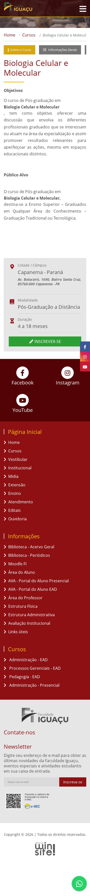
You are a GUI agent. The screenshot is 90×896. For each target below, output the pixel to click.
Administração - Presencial (34, 685)
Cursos (29, 35)
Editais (14, 510)
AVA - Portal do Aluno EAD (32, 589)
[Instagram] (85, 356)
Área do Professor (25, 597)
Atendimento (20, 502)
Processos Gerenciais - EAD (34, 668)
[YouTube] (85, 366)
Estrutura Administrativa (31, 614)
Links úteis (18, 631)
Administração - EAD (28, 659)
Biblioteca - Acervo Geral (31, 547)
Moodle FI (17, 564)
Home (9, 35)
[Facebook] (85, 346)
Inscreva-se (72, 782)
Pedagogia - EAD (24, 676)
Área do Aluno (21, 572)
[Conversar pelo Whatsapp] (79, 883)
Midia (13, 476)
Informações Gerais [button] (62, 49)
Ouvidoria (17, 519)
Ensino (14, 493)
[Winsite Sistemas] (45, 849)
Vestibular (18, 459)
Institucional (20, 468)
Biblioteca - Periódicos (29, 555)
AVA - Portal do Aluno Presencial (38, 581)
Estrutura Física (23, 606)
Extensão (17, 485)
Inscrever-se (47, 341)
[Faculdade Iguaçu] (26, 7)
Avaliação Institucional (29, 623)
